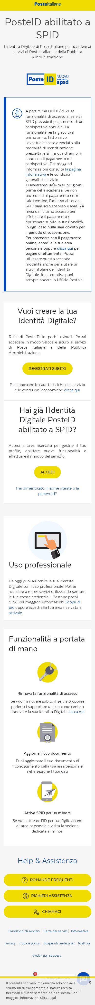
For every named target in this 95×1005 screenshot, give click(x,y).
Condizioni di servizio (24, 931)
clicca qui (65, 248)
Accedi (47, 472)
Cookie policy (29, 943)
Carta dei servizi (55, 931)
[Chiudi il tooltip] (35, 974)
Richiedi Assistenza (51, 895)
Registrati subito (47, 368)
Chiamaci (51, 911)
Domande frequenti (51, 879)
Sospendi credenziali (59, 943)
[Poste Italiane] (47, 4)
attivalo (15, 612)
